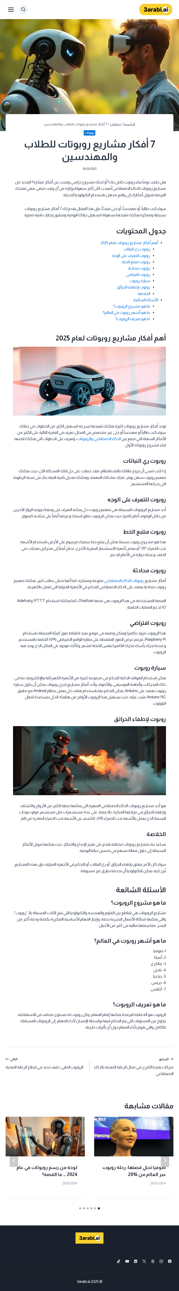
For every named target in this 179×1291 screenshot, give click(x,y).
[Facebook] (169, 1261)
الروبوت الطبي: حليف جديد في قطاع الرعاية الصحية (44, 1063)
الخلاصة (144, 293)
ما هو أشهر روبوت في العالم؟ (126, 312)
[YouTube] (127, 1261)
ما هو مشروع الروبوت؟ (131, 306)
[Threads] (152, 1261)
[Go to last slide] (165, 1160)
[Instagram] (161, 1261)
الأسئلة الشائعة (145, 300)
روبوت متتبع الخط (136, 262)
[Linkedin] (135, 1261)
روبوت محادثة (139, 268)
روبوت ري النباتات (137, 249)
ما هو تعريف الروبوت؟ (132, 319)
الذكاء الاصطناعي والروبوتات (99, 439)
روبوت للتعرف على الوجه (131, 255)
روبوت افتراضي (138, 274)
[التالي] (14, 1160)
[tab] (99, 1208)
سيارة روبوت (140, 281)
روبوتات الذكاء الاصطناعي (124, 580)
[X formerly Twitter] (144, 1261)
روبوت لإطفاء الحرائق (133, 287)
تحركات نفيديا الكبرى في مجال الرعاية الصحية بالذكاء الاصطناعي (133, 1066)
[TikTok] (118, 1261)
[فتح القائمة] (11, 9)
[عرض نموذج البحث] (23, 9)
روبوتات (89, 132)
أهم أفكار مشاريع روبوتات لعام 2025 (129, 243)
